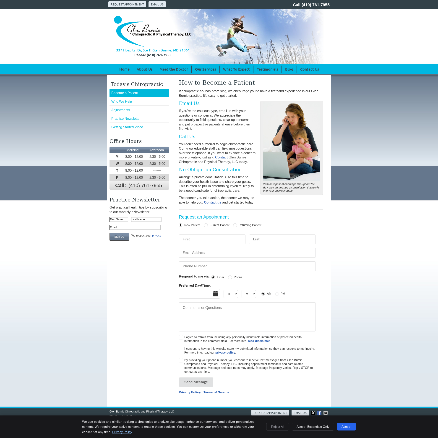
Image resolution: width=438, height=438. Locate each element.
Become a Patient (124, 93)
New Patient (192, 225)
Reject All (277, 426)
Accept (346, 426)
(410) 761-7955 (316, 5)
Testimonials (267, 69)
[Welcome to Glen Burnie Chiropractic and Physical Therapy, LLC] (152, 46)
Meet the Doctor (173, 69)
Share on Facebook (319, 413)
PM (283, 293)
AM (269, 293)
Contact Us (309, 69)
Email (220, 277)
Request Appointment (127, 4)
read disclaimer (259, 341)
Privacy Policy (190, 392)
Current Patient (219, 225)
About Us (144, 69)
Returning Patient (250, 225)
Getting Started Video (127, 127)
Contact (221, 157)
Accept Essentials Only (313, 426)
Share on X (313, 413)
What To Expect (236, 69)
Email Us (157, 4)
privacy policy (225, 352)
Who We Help (121, 101)
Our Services (205, 69)
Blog (289, 69)
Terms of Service (216, 392)
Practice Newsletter (126, 118)
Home (124, 69)
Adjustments (120, 110)
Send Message (196, 382)
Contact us (212, 202)
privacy (156, 235)
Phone (238, 277)
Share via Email (325, 413)
